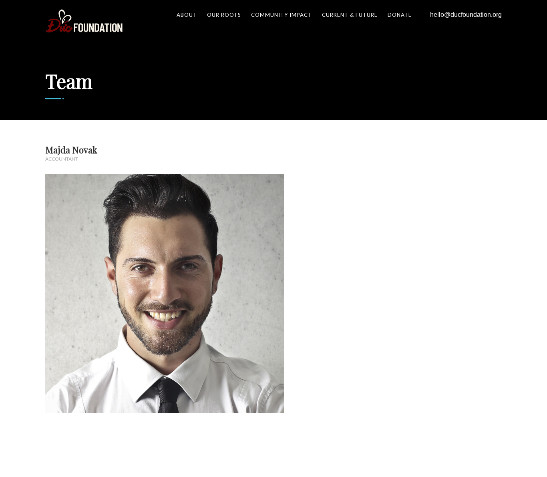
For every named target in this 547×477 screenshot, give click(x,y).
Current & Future (350, 15)
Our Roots (224, 15)
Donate (400, 15)
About (187, 15)
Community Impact (281, 15)
